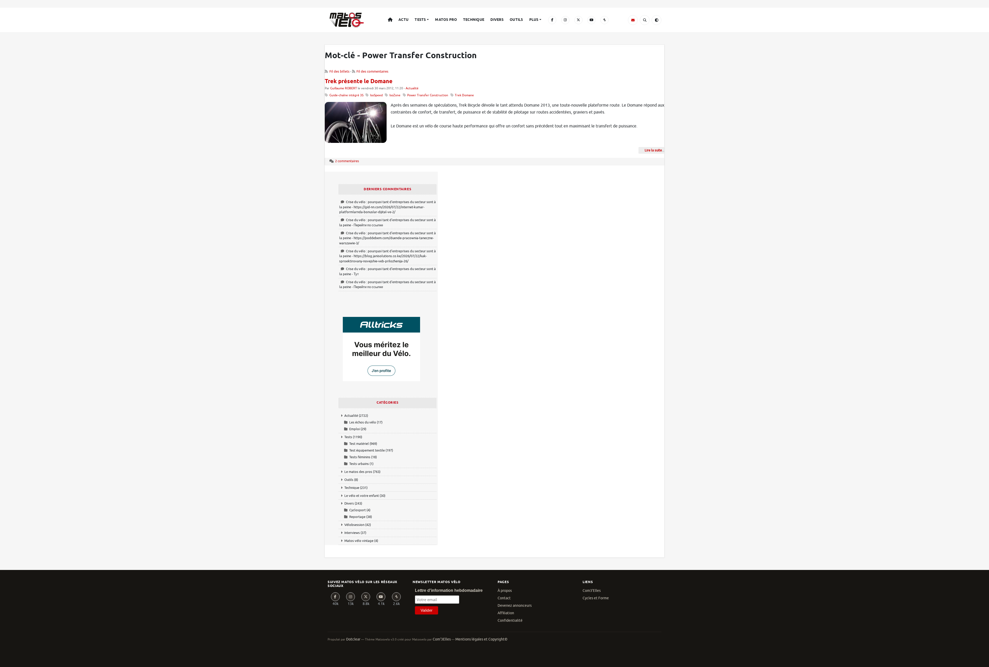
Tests (420, 19)
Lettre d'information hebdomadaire (449, 590)
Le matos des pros (358, 472)
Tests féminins (359, 457)
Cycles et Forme (596, 598)
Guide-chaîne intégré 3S (346, 95)
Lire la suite (653, 150)
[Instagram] (565, 20)
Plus (534, 19)
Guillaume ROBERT (343, 88)
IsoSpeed (376, 95)
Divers (497, 19)
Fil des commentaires (372, 71)
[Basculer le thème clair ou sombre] (656, 20)
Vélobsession (354, 525)
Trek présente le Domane (359, 81)
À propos (505, 590)
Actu (403, 19)
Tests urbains (359, 464)
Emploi (354, 429)
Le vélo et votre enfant (361, 495)
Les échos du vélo (362, 422)
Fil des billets (339, 71)
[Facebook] (552, 20)
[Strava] (604, 20)
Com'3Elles (442, 639)
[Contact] (633, 20)
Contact (504, 598)
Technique (473, 19)
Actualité (412, 88)
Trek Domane (464, 95)
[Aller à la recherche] (645, 20)
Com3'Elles (592, 590)
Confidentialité (510, 620)
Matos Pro (446, 19)
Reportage (357, 517)
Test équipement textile (367, 450)
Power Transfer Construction (427, 95)
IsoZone (394, 95)
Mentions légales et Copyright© (481, 639)
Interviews (352, 533)
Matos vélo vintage (358, 541)
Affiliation (506, 613)
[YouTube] (591, 20)
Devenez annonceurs (515, 605)
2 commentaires (347, 161)
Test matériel (359, 443)
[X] (578, 20)
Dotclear (353, 639)
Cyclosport (357, 510)
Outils (516, 19)
